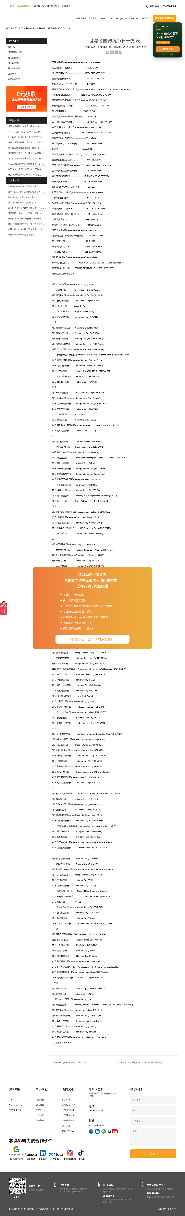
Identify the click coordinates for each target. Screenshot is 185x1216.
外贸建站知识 (14, 63)
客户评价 (40, 1110)
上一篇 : (69, 1062)
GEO (111, 18)
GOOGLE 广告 (16, 1105)
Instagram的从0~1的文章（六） (22, 202)
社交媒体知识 (14, 68)
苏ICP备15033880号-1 (28, 1209)
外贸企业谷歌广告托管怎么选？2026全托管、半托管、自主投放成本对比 (27, 126)
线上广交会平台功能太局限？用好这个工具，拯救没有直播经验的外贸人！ (27, 208)
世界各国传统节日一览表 (59, 28)
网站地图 (13, 1209)
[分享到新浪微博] (116, 52)
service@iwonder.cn (98, 1125)
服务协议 (172, 1209)
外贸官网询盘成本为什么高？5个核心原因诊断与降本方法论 (27, 174)
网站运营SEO (14, 79)
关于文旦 (146, 18)
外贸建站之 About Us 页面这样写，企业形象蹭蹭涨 (27, 213)
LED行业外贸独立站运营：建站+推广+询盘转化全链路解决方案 (27, 148)
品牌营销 (80, 18)
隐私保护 (162, 1209)
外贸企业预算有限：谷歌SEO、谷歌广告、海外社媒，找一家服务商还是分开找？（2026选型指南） (27, 142)
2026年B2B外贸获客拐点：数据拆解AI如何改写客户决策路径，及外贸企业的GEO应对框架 (27, 158)
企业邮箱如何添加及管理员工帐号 (23, 186)
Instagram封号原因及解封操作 (22, 197)
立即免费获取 (26, 107)
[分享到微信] (107, 52)
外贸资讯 (41, 28)
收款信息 (40, 1115)
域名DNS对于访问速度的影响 (21, 234)
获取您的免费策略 (164, 18)
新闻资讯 (30, 28)
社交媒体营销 (15, 1110)
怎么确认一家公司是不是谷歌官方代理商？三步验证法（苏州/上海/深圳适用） (27, 137)
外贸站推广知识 (15, 52)
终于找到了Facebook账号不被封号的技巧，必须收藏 (27, 218)
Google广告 (121, 18)
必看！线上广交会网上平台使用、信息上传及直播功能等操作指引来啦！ (27, 229)
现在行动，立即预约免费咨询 (92, 639)
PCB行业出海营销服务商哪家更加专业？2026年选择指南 (27, 164)
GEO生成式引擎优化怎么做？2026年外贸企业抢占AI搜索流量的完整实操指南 (27, 169)
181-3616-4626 (96, 1110)
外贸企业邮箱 (14, 57)
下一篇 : (141, 1062)
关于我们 (40, 1099)
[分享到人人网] (120, 52)
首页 (21, 28)
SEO (103, 18)
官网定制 (92, 18)
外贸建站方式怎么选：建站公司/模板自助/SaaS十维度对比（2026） (27, 153)
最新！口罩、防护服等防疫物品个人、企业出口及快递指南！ (27, 192)
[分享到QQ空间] (112, 52)
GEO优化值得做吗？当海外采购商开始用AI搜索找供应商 (27, 132)
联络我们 (40, 1120)
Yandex (134, 18)
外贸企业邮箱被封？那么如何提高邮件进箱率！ (27, 224)
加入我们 (40, 1105)
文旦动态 (12, 74)
